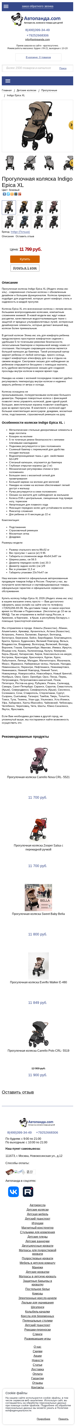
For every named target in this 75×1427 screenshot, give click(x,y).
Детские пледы (37, 1236)
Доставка (37, 1369)
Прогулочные (49, 90)
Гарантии (37, 1378)
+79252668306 (38, 35)
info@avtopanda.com (37, 39)
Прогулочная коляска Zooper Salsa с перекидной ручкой (38, 847)
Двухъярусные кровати (37, 1245)
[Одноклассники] (12, 194)
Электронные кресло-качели (37, 1298)
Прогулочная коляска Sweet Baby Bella (38, 913)
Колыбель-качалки (37, 1311)
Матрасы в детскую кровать (37, 1276)
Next (71, 125)
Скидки (37, 1351)
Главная (7, 90)
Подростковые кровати (37, 1258)
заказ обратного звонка (37, 6)
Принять (63, 1418)
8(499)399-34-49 (37, 30)
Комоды (37, 1293)
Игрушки (37, 1223)
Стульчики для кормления (37, 1232)
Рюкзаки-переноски (37, 1329)
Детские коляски (26, 90)
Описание (8, 236)
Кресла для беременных (37, 1316)
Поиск (62, 68)
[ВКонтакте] (4, 194)
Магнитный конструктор (37, 1227)
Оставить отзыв (25, 236)
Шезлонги (37, 1307)
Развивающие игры (37, 1338)
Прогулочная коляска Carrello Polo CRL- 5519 (38, 1050)
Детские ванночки (37, 1241)
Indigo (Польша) (20, 231)
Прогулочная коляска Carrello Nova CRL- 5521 (38, 777)
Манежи (37, 1267)
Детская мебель (37, 1214)
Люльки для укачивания (37, 1302)
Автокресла (38, 1205)
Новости (37, 1360)
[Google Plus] (20, 194)
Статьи (37, 1364)
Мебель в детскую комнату (37, 1262)
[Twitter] (8, 194)
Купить (25, 259)
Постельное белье (37, 1289)
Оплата (38, 1373)
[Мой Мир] (16, 194)
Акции (37, 1355)
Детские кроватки (37, 1271)
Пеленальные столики (38, 1320)
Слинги (37, 1334)
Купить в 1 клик (25, 268)
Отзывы (37, 1382)
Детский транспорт (37, 1218)
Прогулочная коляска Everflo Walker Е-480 (38, 982)
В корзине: (38, 57)
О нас (37, 1346)
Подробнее (43, 1418)
